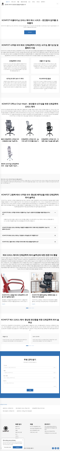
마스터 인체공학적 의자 (35, 426)
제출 (30, 390)
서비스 (33, 1)
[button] (27, 345)
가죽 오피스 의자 (33, 432)
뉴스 (29, 1)
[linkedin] (56, 448)
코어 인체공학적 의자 (34, 430)
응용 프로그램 (24, 1)
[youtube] (58, 448)
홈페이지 (8, 1)
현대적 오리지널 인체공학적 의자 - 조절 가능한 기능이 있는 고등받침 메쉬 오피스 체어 (10, 165)
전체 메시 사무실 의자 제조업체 (24, 411)
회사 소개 (13, 1)
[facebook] (53, 448)
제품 (18, 1)
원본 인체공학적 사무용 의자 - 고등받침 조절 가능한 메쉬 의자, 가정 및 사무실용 (10, 140)
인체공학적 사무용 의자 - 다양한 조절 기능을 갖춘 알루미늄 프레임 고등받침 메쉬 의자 (50, 140)
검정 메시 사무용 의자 (8, 408)
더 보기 (3, 304)
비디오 (38, 1)
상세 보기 (10, 128)
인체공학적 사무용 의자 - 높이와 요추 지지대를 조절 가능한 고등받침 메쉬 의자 (30, 140)
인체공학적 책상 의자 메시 (38, 408)
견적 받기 (30, 32)
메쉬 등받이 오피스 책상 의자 (23, 408)
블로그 (32, 448)
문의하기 (43, 1)
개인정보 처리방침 (26, 448)
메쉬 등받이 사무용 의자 (8, 411)
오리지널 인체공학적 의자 (35, 428)
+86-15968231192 (51, 431)
